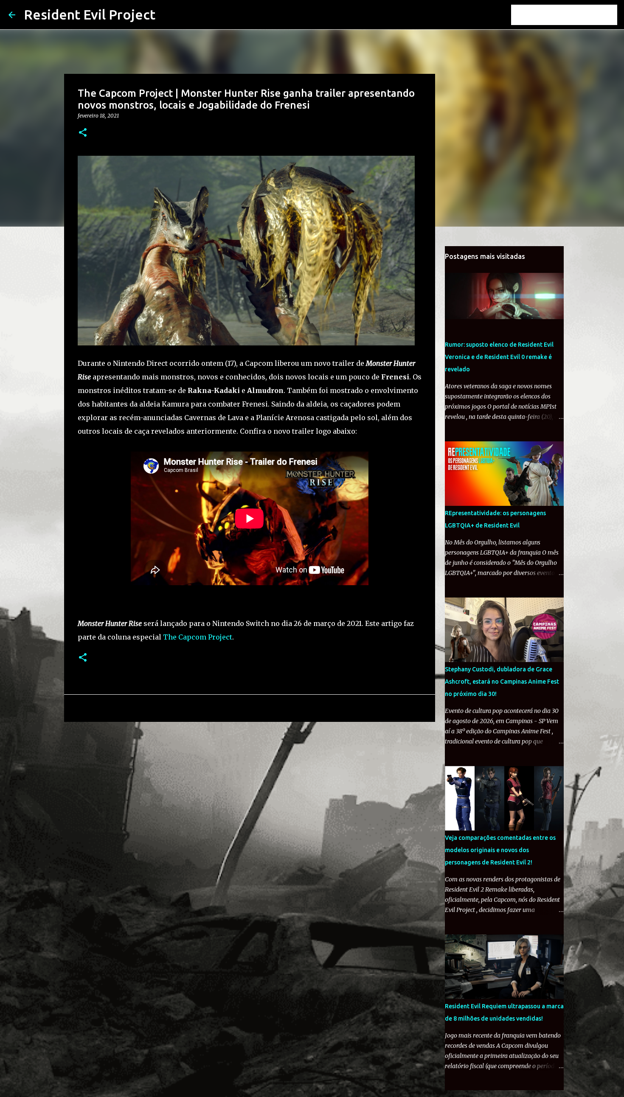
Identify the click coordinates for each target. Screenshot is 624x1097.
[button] (83, 133)
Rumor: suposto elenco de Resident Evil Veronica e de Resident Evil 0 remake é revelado (499, 357)
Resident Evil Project (89, 14)
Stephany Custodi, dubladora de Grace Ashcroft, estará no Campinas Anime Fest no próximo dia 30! (502, 681)
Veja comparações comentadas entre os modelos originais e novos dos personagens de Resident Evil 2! (500, 850)
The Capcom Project (197, 637)
